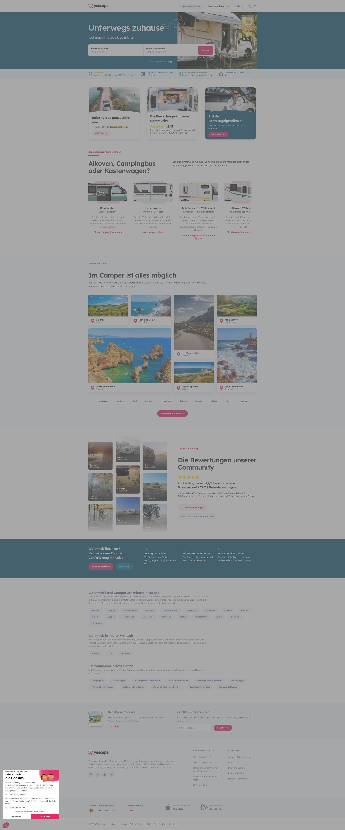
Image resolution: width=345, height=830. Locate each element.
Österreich (166, 617)
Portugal (235, 617)
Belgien (111, 610)
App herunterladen (192, 6)
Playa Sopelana (190, 387)
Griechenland (130, 610)
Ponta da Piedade (105, 387)
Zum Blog (113, 726)
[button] (5, 825)
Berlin (214, 401)
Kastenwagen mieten (153, 232)
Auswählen (16, 816)
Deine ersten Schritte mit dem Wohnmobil (205, 769)
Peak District (231, 320)
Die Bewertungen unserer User (206, 778)
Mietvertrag (234, 762)
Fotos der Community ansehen (197, 516)
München (243, 401)
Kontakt (123, 824)
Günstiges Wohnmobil (199, 687)
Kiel (135, 401)
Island (95, 617)
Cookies (173, 824)
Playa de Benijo (147, 320)
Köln (228, 401)
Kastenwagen (119, 680)
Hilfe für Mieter (200, 785)
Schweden (210, 610)
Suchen (206, 50)
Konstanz (167, 401)
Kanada (95, 653)
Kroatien (150, 610)
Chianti (100, 320)
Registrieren (223, 728)
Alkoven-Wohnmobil (178, 680)
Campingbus (98, 680)
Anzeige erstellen (101, 566)
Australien (126, 653)
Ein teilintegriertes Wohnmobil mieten (198, 237)
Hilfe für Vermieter (237, 778)
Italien (183, 617)
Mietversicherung (237, 767)
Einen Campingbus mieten (108, 232)
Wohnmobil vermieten (219, 6)
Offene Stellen (137, 824)
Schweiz (228, 610)
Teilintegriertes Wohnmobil (147, 680)
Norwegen (97, 623)
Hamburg (120, 401)
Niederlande (128, 617)
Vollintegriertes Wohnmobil (209, 680)
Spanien (95, 610)
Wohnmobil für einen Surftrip (167, 687)
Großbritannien (170, 610)
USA (110, 653)
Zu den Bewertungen (192, 507)
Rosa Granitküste (234, 387)
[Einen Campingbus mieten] (107, 192)
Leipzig (183, 401)
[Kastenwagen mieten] (153, 192)
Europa (110, 617)
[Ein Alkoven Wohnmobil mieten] (243, 192)
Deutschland (201, 617)
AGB (149, 824)
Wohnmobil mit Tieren (133, 687)
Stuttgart (149, 401)
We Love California (228, 687)
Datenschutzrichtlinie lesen (15, 808)
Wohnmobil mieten (171, 413)
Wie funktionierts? (202, 757)
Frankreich (191, 610)
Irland (219, 617)
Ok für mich (45, 816)
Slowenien (148, 617)
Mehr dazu (217, 134)
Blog (113, 824)
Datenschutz (160, 824)
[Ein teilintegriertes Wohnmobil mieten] (198, 192)
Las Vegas (187, 353)
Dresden (199, 401)
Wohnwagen (237, 680)
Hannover (102, 401)
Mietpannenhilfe (236, 773)
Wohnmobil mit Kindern (103, 687)
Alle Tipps (100, 133)
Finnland (245, 610)
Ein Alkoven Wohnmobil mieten (244, 232)
